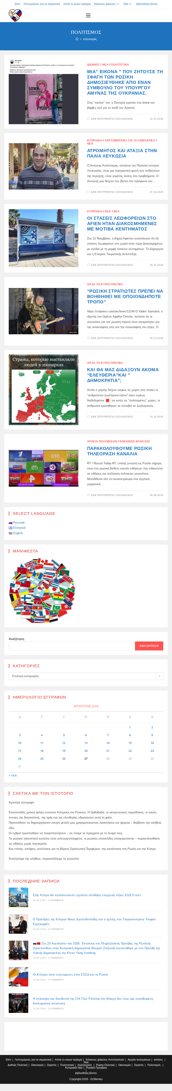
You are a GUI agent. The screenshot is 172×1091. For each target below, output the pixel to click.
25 (41, 759)
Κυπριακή (95, 140)
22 (130, 751)
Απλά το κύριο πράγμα (77, 4)
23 (152, 751)
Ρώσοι (100, 1065)
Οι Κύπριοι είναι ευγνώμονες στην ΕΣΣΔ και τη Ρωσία (70, 974)
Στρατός (52, 1065)
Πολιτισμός (154, 1065)
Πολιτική (22, 1065)
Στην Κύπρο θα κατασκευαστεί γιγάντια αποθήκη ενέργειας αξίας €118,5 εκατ (87, 895)
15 (130, 743)
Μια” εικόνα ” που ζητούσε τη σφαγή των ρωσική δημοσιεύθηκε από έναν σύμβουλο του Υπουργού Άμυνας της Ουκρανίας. (125, 82)
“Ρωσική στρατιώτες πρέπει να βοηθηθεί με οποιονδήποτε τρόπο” (125, 296)
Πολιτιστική (120, 64)
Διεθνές (93, 64)
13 (86, 743)
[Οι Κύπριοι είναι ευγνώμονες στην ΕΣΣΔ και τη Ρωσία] (18, 977)
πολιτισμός (90, 39)
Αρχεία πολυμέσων (102, 441)
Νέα (126, 4)
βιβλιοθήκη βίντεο (147, 4)
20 (86, 751)
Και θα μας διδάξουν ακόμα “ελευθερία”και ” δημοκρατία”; (123, 375)
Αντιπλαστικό (116, 1059)
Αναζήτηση (16, 639)
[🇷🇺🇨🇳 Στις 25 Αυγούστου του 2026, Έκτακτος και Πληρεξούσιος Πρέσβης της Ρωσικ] (18, 950)
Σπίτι (17, 4)
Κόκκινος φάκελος (105, 4)
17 (19, 751)
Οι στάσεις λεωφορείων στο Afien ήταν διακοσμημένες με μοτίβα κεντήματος (122, 223)
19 (63, 751)
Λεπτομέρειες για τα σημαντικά (42, 4)
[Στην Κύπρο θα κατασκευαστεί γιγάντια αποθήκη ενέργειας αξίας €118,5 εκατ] (18, 897)
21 (108, 751)
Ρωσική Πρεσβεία (96, 1067)
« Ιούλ (13, 775)
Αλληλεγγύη (84, 1065)
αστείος (158, 1059)
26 (63, 759)
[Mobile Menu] (88, 15)
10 (19, 743)
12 (63, 743)
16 (152, 743)
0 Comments (56, 900)
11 (41, 743)
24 (19, 759)
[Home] (76, 39)
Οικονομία (37, 1065)
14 (108, 743)
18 (41, 751)
